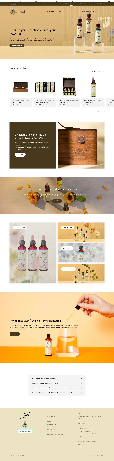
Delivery (80, 439)
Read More (57, 200)
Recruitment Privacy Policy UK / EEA (87, 433)
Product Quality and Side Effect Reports (88, 441)
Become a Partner (52, 424)
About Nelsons (51, 416)
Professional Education (53, 432)
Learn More (15, 334)
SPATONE (76, 3)
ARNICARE (92, 3)
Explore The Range (49, 11)
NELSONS (86, 3)
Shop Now (20, 154)
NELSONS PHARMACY (100, 3)
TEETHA (81, 3)
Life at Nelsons (51, 429)
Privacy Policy (81, 423)
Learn (59, 11)
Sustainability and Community (55, 434)
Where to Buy (50, 421)
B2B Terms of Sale (82, 428)
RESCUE (66, 3)
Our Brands (50, 419)
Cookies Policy (81, 426)
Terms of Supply (82, 421)
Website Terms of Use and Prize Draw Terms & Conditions (89, 417)
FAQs (79, 444)
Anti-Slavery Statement (84, 431)
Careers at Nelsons (52, 426)
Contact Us (80, 436)
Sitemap (80, 446)
